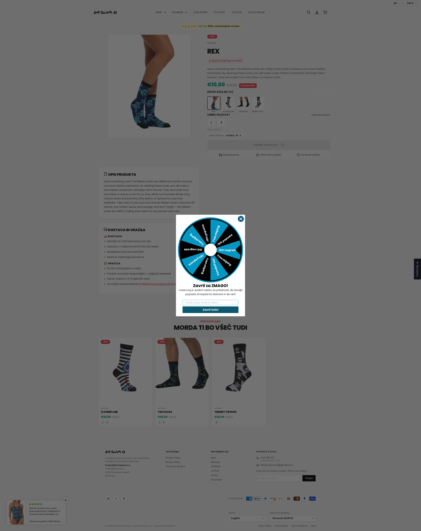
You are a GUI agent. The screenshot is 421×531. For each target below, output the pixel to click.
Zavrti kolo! (211, 309)
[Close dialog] (241, 219)
